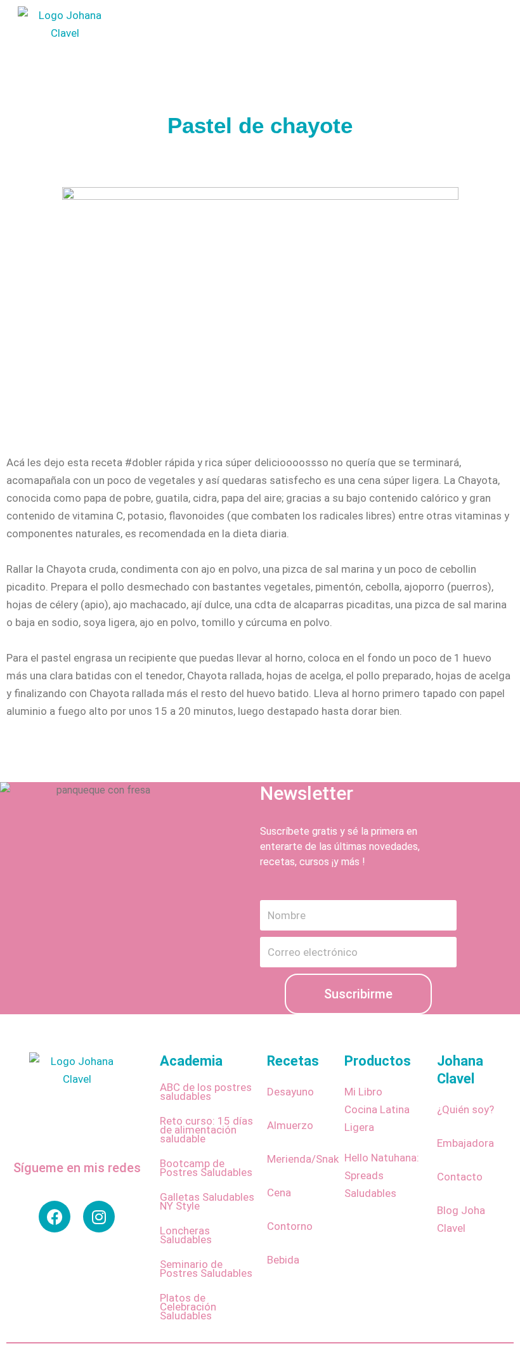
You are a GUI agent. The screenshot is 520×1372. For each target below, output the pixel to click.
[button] (282, 51)
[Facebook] (54, 1216)
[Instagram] (99, 1216)
